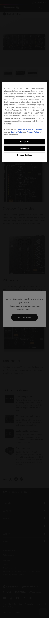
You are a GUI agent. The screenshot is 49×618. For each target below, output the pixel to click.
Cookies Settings (24, 155)
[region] (24, 122)
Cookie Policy (17, 132)
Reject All (24, 148)
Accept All (24, 141)
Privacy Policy (33, 132)
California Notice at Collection (30, 129)
